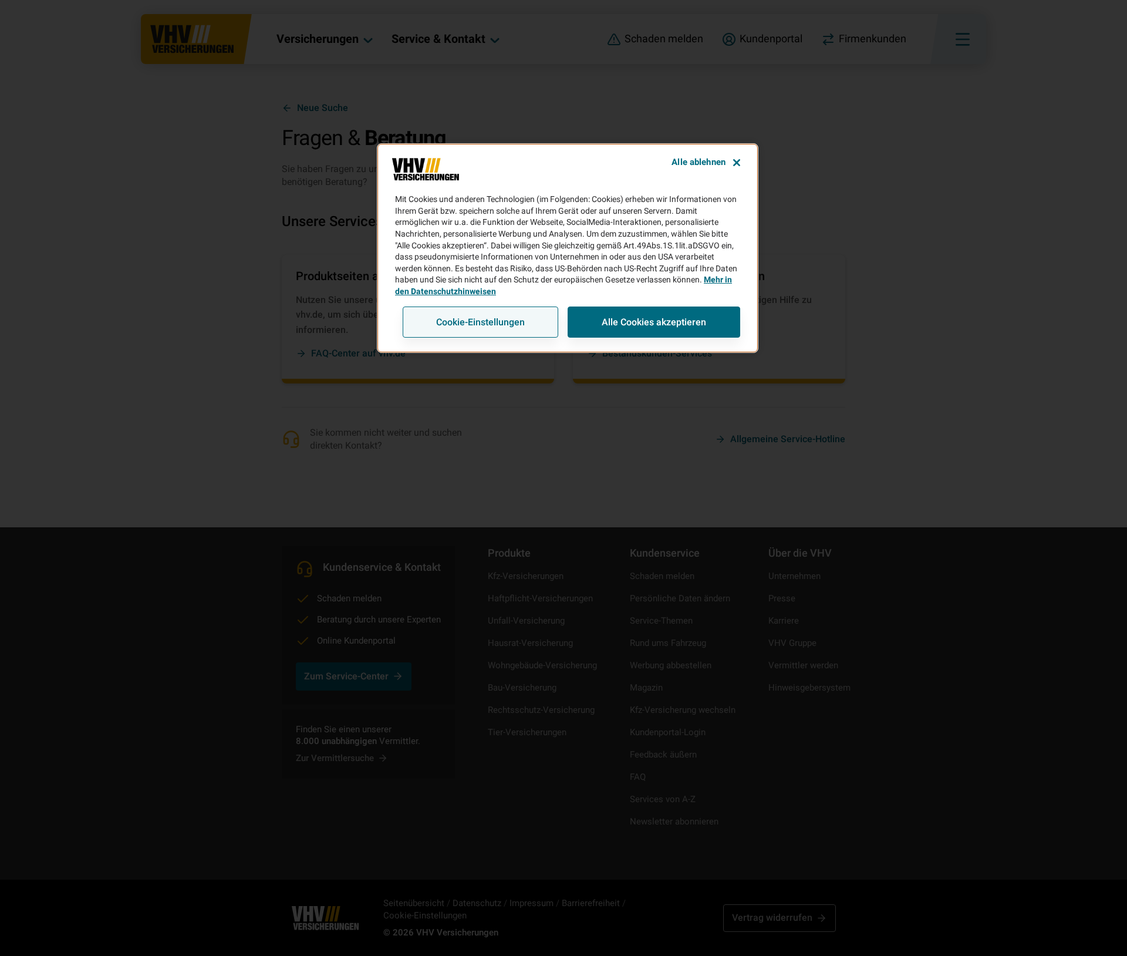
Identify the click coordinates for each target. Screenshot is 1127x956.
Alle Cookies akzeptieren (654, 322)
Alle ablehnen (699, 162)
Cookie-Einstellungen (480, 322)
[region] (567, 247)
